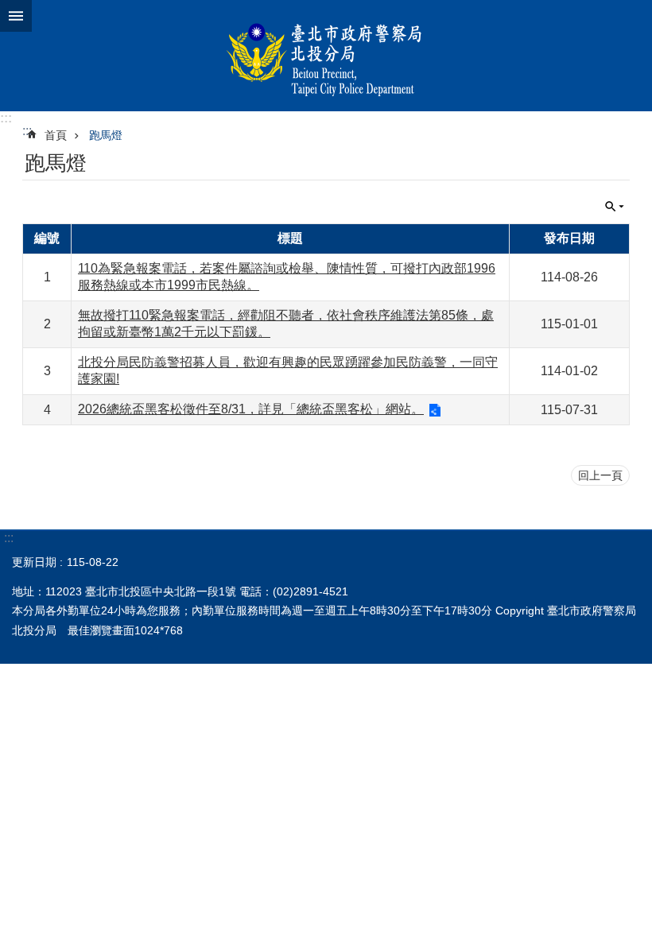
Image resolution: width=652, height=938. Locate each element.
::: (6, 118)
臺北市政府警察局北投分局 (326, 55)
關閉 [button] (16, 16)
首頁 (56, 135)
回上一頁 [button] (600, 475)
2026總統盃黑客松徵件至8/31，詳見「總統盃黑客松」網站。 (251, 409)
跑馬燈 (105, 135)
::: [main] (27, 131)
